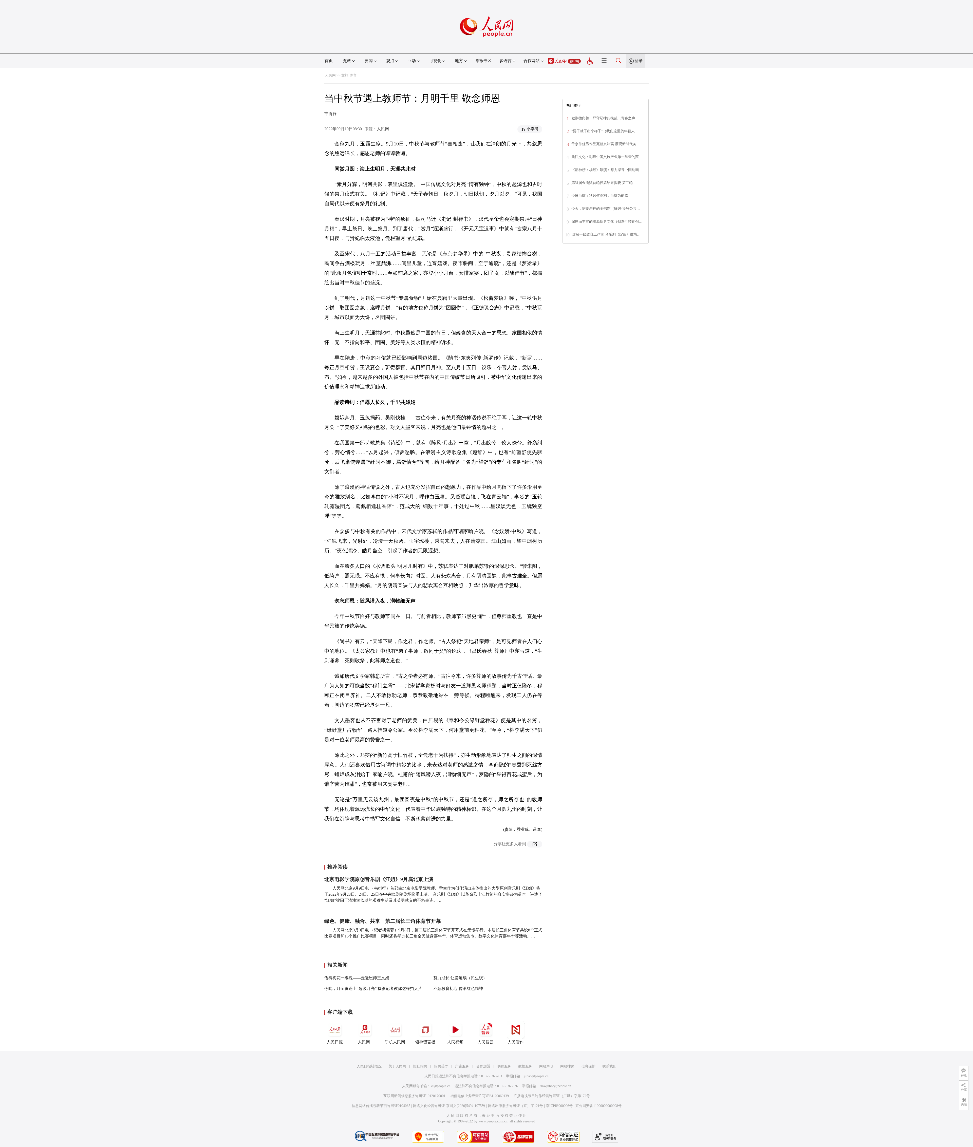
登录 (638, 61)
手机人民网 (395, 1042)
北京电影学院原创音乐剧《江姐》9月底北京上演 (378, 879)
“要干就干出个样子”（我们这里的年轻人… (604, 131)
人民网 (330, 75)
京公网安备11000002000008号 (598, 1106)
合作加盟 (483, 1066)
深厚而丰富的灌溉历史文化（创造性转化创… (606, 221)
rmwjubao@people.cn (555, 1086)
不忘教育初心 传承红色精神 (458, 988)
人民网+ (365, 1042)
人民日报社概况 (369, 1066)
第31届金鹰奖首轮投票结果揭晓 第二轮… (603, 183)
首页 (329, 61)
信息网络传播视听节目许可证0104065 (381, 1106)
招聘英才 (441, 1066)
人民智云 (485, 1042)
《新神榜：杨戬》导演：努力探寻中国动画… (606, 170)
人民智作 (516, 1042)
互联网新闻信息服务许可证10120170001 (414, 1096)
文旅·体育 (349, 75)
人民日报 (335, 1042)
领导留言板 (425, 1042)
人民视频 (455, 1042)
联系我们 (609, 1066)
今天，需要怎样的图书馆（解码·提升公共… (605, 209)
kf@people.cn (441, 1086)
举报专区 (483, 61)
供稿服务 (504, 1066)
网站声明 (546, 1066)
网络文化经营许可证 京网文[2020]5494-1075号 (449, 1106)
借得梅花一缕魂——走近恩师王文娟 (356, 978)
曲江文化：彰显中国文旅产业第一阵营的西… (606, 157)
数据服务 (525, 1066)
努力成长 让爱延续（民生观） (460, 978)
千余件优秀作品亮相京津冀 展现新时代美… (605, 144)
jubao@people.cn (536, 1076)
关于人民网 (397, 1066)
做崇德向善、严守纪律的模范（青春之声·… (605, 118)
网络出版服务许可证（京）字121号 (515, 1106)
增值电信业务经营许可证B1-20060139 (479, 1096)
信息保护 (588, 1066)
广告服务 (462, 1066)
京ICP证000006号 (559, 1106)
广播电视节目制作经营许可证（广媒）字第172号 (552, 1096)
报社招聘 (420, 1066)
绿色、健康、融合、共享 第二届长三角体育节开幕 (382, 921)
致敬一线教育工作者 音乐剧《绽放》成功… (606, 234)
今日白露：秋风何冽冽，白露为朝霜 (599, 196)
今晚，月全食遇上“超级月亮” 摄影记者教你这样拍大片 (373, 988)
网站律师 (567, 1066)
